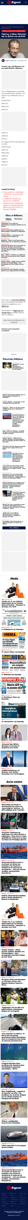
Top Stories (18, 219)
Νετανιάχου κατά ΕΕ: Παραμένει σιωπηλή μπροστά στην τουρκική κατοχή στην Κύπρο (13, 270)
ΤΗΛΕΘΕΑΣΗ (5, 330)
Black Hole (13, 1193)
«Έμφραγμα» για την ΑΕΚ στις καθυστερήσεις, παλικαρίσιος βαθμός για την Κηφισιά (13, 225)
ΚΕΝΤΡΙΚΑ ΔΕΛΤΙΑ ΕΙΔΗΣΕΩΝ (10, 329)
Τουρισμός (22, 1199)
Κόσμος (4, 1199)
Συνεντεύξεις (5, 1203)
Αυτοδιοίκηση (14, 1199)
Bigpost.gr (5, 306)
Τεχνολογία (23, 1193)
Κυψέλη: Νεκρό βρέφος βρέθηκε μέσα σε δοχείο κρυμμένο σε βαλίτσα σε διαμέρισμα (13, 230)
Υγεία (12, 1205)
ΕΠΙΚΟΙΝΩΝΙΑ (17, 1212)
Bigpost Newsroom (11, 60)
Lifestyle (13, 1197)
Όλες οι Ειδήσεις (14, 528)
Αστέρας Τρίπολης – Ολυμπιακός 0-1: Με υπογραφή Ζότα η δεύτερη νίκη (12, 235)
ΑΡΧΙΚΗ (3, 27)
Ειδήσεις (8, 219)
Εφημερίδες (23, 1203)
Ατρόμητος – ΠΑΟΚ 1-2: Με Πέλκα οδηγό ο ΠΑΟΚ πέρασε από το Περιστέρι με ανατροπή (13, 241)
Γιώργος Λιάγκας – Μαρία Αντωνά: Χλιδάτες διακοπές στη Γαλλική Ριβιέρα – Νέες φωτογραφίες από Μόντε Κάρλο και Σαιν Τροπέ (13, 263)
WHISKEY (17, 1215)
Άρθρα (3, 1205)
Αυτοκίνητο (14, 1203)
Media (6, 27)
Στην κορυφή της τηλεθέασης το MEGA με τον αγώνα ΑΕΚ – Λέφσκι (13, 194)
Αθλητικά (13, 1201)
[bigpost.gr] (14, 3)
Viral (21, 1195)
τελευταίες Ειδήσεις (18, 300)
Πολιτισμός (22, 1197)
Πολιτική (4, 1195)
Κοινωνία (4, 1201)
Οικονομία (4, 1197)
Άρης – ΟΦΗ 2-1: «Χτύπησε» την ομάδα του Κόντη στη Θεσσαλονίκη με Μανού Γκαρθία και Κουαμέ (13, 256)
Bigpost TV (22, 1201)
